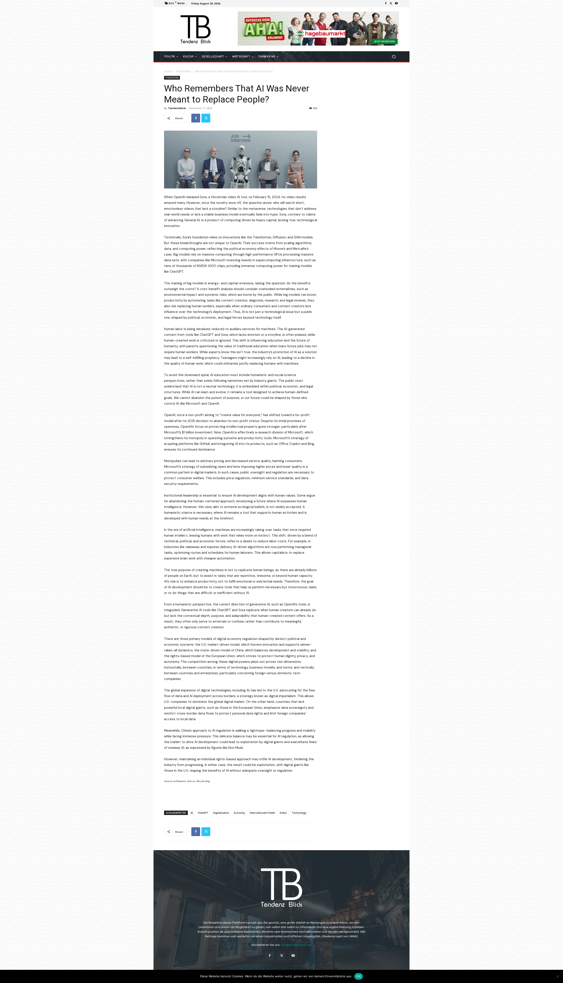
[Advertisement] (240, 795)
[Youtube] (396, 3)
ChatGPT (203, 812)
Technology (299, 812)
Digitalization (221, 812)
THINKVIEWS (183, 71)
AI (192, 812)
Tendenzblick (177, 108)
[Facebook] (385, 3)
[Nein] (557, 976)
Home (168, 71)
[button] (394, 56)
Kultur (283, 812)
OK (358, 976)
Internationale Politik (262, 812)
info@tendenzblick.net (296, 944)
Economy (239, 812)
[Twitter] (391, 3)
